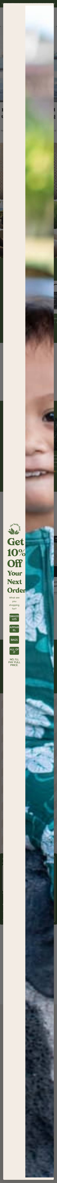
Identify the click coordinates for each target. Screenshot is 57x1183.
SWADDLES (14, 617)
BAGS (14, 640)
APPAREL (14, 628)
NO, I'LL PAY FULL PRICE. (14, 659)
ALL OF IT (14, 650)
